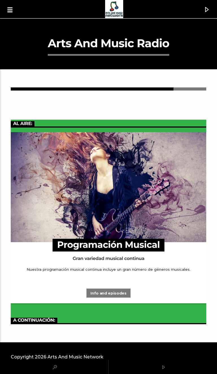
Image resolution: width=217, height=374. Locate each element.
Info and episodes (108, 293)
